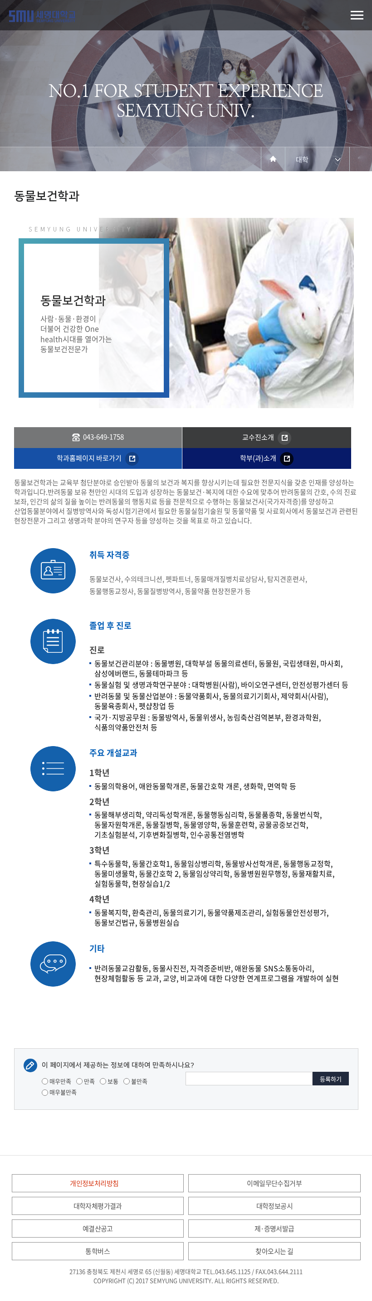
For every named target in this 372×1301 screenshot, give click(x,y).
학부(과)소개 (259, 458)
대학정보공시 (274, 1206)
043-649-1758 (103, 437)
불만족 (138, 1081)
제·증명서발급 (274, 1229)
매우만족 (59, 1081)
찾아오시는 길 (274, 1251)
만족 (89, 1081)
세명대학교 (42, 16)
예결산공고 (98, 1229)
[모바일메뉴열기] (357, 15)
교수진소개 (258, 437)
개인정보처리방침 (94, 1183)
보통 (112, 1081)
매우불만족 (62, 1092)
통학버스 (97, 1251)
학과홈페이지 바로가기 (90, 458)
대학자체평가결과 (97, 1206)
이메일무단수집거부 (274, 1183)
